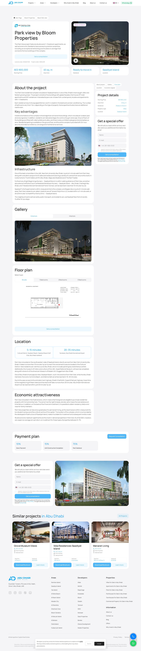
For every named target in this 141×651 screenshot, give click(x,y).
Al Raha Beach (55, 594)
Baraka (80, 620)
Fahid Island (54, 624)
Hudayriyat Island (56, 628)
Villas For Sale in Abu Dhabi (114, 582)
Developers (82, 578)
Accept (99, 644)
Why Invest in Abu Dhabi (71, 3)
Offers (108, 623)
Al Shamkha (55, 605)
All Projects (123, 516)
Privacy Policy (121, 160)
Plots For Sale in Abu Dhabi (114, 590)
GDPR (81, 641)
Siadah (80, 601)
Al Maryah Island (56, 616)
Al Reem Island (55, 597)
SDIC (79, 609)
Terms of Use (121, 161)
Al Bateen (54, 620)
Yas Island (54, 590)
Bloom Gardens (56, 613)
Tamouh (80, 605)
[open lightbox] (53, 241)
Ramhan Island (55, 582)
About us (92, 3)
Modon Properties (83, 628)
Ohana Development (84, 624)
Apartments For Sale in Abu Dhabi (116, 586)
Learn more (40, 565)
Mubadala (81, 594)
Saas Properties (83, 616)
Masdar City (55, 601)
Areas (53, 578)
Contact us (103, 3)
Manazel (80, 613)
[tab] (34, 216)
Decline (89, 644)
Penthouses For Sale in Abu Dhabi (116, 594)
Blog (84, 3)
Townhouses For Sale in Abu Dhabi (116, 597)
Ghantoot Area (55, 609)
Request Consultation (117, 436)
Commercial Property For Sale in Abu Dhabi (119, 601)
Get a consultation (41, 56)
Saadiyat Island (56, 586)
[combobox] (101, 146)
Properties (110, 578)
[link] (31, 545)
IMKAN (80, 586)
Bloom (80, 597)
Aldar (79, 582)
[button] (32, 3)
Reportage (81, 590)
